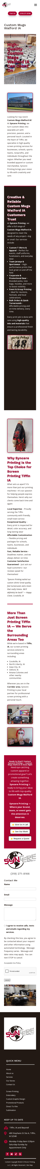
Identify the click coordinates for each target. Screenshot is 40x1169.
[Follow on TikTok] (16, 1154)
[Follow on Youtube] (11, 1154)
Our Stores (10, 1081)
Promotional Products (15, 1103)
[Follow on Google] (20, 1154)
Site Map (30, 1165)
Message (8, 905)
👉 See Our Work (20, 831)
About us (9, 1073)
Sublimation (11, 1110)
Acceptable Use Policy (12, 963)
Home (8, 1069)
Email (6, 894)
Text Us (12, 13)
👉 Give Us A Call (20, 824)
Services (9, 1077)
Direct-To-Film (12, 1106)
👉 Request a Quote (20, 838)
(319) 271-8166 (25, 13)
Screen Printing (12, 1091)
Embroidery (10, 1095)
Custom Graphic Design (15, 1099)
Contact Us (10, 1084)
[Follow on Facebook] (7, 1154)
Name (7, 884)
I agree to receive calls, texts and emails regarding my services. (20, 928)
